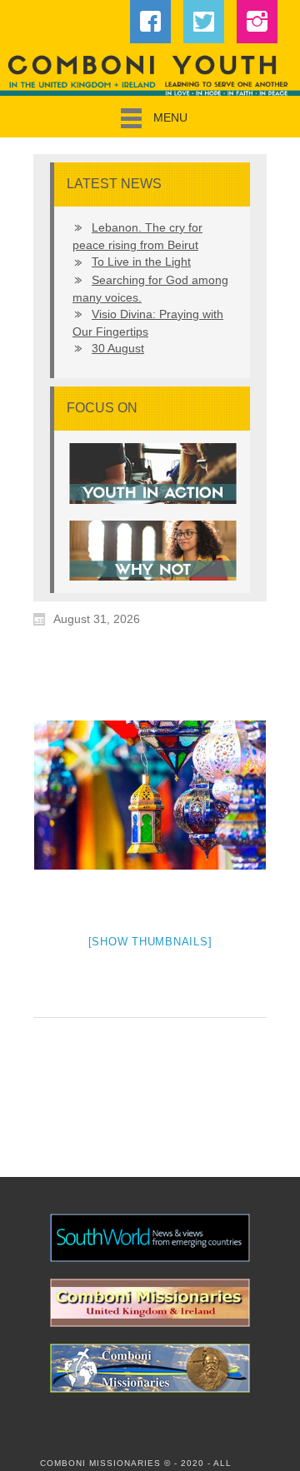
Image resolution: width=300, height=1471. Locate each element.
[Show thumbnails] (150, 941)
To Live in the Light (141, 261)
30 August (118, 348)
